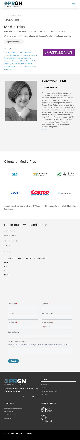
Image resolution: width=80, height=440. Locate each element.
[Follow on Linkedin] (32, 396)
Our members (14, 15)
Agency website (13, 42)
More (44, 129)
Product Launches (17, 64)
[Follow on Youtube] (37, 396)
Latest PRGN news (9, 415)
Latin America (45, 388)
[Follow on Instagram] (28, 396)
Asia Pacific (44, 394)
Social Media (18, 66)
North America (45, 384)
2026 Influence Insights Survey (13, 408)
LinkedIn (7, 245)
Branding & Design (10, 52)
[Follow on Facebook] (23, 396)
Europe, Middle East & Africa (49, 391)
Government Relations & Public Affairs (17, 61)
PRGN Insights (8, 411)
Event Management (23, 58)
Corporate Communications (23, 55)
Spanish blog (8, 418)
